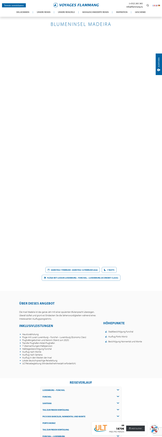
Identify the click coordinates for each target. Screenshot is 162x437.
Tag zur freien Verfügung (56, 410)
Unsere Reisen (43, 12)
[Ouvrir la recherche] (147, 5)
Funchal (47, 396)
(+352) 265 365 (136, 3)
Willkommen (22, 12)
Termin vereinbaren (14, 5)
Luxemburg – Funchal (54, 390)
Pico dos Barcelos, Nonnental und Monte (64, 416)
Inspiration (121, 12)
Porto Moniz (49, 423)
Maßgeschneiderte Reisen (95, 12)
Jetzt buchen (136, 428)
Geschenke (140, 12)
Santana (47, 403)
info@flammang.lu (134, 6)
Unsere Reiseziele (66, 12)
